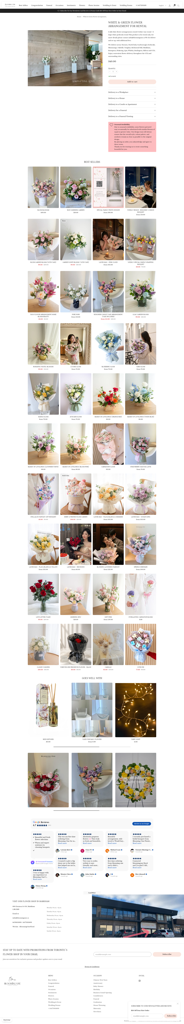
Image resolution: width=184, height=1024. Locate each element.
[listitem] (92, 11)
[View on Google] (57, 851)
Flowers (82, 5)
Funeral (49, 5)
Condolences (98, 996)
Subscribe (171, 1016)
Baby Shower (98, 986)
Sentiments (71, 5)
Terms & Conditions (92, 967)
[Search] (178, 6)
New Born (97, 1012)
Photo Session (94, 5)
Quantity (111, 68)
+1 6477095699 (141, 5)
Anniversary (97, 983)
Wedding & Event (109, 5)
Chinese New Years (100, 980)
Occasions (59, 5)
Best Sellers (23, 5)
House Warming (99, 1005)
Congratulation (37, 5)
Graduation (97, 1002)
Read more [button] (62, 843)
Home (79, 16)
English (161, 5)
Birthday (96, 989)
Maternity (97, 1008)
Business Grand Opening (102, 993)
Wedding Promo (126, 5)
